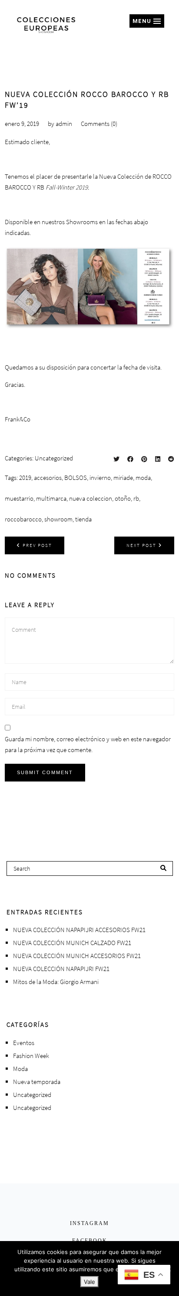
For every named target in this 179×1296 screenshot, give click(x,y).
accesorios (48, 477)
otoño (123, 498)
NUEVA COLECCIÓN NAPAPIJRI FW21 (61, 969)
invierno (100, 477)
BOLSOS (75, 477)
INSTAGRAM (89, 1223)
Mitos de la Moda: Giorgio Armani (56, 982)
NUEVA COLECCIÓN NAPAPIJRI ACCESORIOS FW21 (79, 930)
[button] (146, 21)
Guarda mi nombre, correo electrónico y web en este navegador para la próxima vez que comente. (88, 744)
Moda (20, 1068)
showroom (58, 519)
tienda (83, 519)
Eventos (23, 1043)
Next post (141, 545)
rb (136, 498)
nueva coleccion (90, 498)
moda (143, 477)
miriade (123, 477)
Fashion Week (31, 1056)
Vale (89, 1281)
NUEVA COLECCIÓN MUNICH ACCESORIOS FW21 (77, 956)
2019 (25, 477)
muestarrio (19, 498)
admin (64, 123)
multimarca (51, 498)
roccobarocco (23, 519)
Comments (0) (99, 123)
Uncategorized (54, 458)
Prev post (37, 545)
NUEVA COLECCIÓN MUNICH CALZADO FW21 (72, 943)
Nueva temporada (36, 1081)
